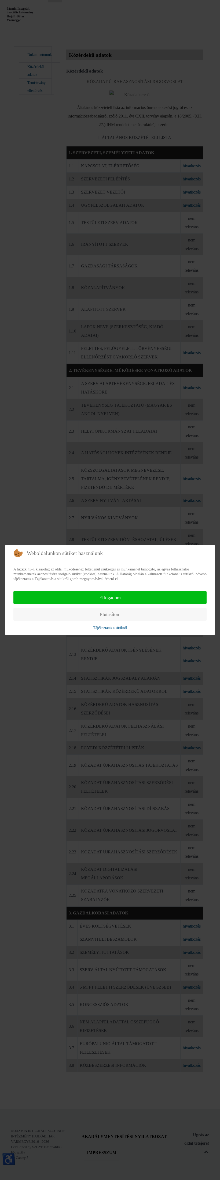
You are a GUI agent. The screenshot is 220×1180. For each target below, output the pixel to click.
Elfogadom (110, 597)
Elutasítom (110, 614)
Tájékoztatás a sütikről (110, 628)
